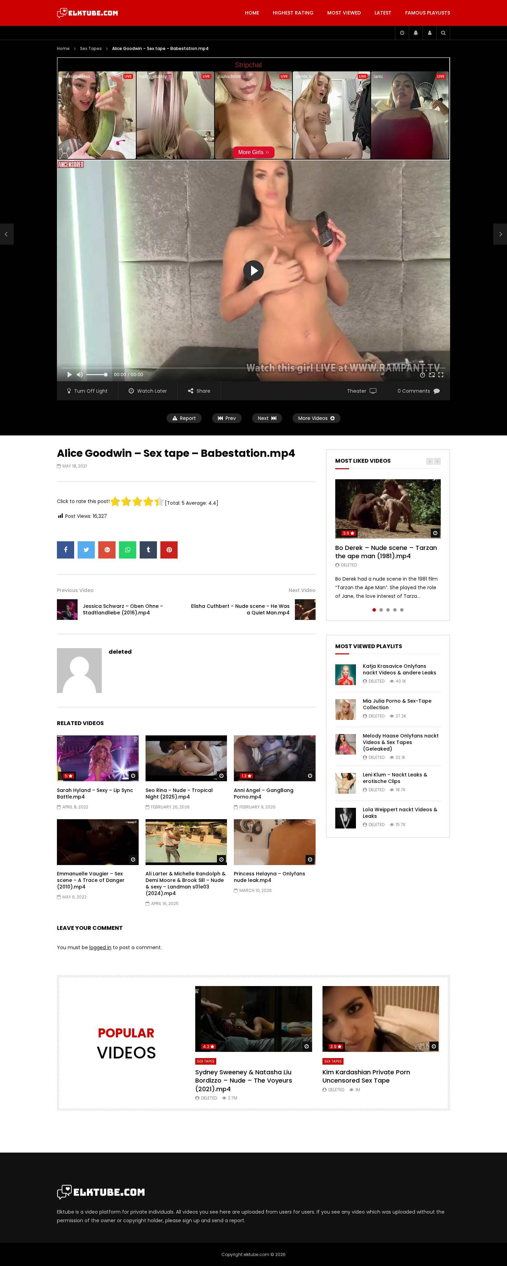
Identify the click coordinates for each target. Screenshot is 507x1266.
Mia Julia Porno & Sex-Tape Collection (397, 704)
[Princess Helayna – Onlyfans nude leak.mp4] (275, 842)
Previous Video (75, 590)
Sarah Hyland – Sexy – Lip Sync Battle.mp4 (95, 793)
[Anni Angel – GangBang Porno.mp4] (275, 758)
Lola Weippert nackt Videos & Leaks (400, 813)
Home (252, 12)
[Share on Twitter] (86, 550)
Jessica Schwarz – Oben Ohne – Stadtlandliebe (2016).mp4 (123, 609)
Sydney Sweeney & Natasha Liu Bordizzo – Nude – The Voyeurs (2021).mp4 (243, 1080)
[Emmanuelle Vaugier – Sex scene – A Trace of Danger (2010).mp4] (98, 842)
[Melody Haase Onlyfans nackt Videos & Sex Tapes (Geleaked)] (345, 744)
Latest (383, 12)
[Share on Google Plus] (107, 550)
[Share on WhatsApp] (127, 550)
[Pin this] (169, 550)
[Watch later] (402, 33)
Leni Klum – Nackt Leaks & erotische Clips (395, 778)
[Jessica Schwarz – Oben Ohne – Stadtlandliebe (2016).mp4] (7, 234)
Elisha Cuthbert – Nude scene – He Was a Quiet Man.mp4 (240, 609)
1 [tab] (374, 610)
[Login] (429, 33)
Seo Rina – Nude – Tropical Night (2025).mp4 (179, 793)
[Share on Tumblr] (148, 550)
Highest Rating (293, 12)
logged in (100, 947)
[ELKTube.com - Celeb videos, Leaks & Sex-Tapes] (87, 13)
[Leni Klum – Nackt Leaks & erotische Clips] (345, 783)
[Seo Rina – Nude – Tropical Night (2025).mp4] (186, 758)
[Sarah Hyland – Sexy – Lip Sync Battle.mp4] (98, 758)
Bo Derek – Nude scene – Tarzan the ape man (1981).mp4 (386, 551)
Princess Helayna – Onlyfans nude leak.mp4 (269, 877)
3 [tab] (388, 610)
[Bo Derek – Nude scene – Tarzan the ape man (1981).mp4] (388, 509)
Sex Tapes (91, 48)
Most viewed (344, 12)
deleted (120, 652)
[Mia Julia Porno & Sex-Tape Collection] (345, 709)
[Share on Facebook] (65, 550)
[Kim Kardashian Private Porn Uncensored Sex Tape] (380, 1019)
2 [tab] (381, 610)
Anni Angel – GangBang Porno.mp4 (264, 793)
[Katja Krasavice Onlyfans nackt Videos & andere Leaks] (345, 674)
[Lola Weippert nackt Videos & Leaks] (345, 818)
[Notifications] (416, 33)
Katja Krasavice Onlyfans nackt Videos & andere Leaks (399, 669)
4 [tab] (395, 610)
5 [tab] (402, 610)
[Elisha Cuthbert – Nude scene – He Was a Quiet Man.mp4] (305, 609)
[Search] (443, 33)
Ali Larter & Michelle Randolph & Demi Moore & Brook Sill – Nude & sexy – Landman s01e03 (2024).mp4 (186, 883)
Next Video (302, 590)
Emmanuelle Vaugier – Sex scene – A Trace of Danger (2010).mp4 (91, 880)
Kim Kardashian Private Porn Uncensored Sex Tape (366, 1076)
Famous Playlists (427, 12)
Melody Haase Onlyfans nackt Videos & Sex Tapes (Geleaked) (401, 742)
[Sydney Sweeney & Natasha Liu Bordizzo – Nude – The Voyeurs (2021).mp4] (253, 1019)
